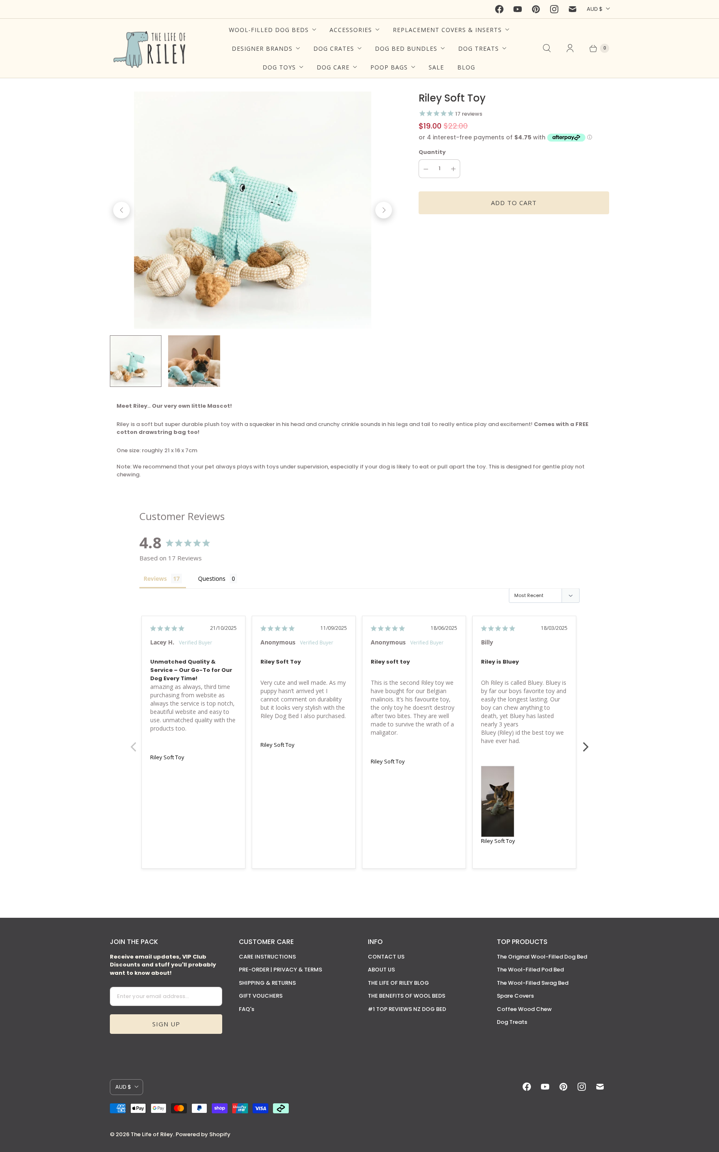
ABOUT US (381, 970)
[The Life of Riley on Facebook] (499, 9)
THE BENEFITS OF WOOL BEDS (406, 996)
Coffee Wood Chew (524, 1009)
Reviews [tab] (155, 578)
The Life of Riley (152, 1134)
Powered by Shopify (203, 1134)
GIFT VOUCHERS (261, 996)
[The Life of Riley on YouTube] (517, 9)
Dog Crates (333, 48)
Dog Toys (279, 67)
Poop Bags (389, 67)
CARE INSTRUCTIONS (267, 957)
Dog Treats (478, 48)
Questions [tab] (212, 578)
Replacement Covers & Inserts (447, 30)
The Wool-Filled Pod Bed (530, 970)
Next (586, 742)
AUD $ (594, 9)
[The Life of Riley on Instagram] (554, 9)
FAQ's (246, 1009)
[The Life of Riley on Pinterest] (536, 9)
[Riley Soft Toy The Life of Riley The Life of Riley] (252, 210)
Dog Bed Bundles (406, 48)
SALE (436, 67)
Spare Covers (515, 996)
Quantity (432, 152)
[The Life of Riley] (150, 48)
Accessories (351, 30)
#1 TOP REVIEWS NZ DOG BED (407, 1009)
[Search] (546, 48)
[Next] (383, 210)
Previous (133, 742)
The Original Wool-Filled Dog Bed (542, 957)
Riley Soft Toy (167, 757)
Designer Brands (262, 48)
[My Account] (570, 48)
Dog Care (333, 67)
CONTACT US (386, 957)
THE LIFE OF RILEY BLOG (398, 983)
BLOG (466, 67)
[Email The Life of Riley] (572, 9)
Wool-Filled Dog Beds (269, 30)
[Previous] (121, 210)
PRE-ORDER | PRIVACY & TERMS (280, 970)
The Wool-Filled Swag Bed (532, 983)
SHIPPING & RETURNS (267, 983)
